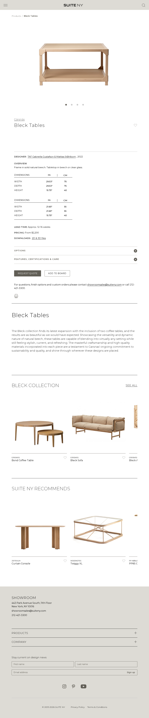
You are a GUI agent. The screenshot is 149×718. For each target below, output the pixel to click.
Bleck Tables (31, 16)
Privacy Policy (78, 707)
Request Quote (27, 273)
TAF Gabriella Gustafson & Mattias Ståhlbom (52, 156)
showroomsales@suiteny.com (104, 284)
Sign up (131, 672)
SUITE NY (60, 707)
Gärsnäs (19, 119)
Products (17, 16)
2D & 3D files (39, 238)
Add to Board (57, 273)
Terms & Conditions (97, 707)
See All (131, 385)
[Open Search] (143, 5)
